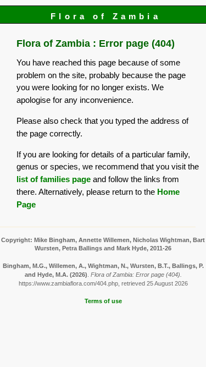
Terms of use (103, 301)
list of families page (53, 179)
